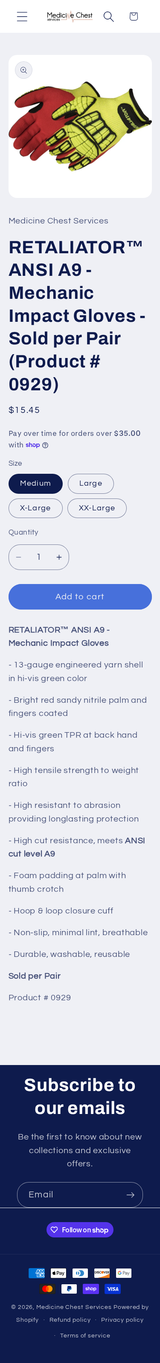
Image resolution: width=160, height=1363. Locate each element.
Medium (36, 483)
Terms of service (85, 1335)
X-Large (35, 508)
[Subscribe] (130, 1195)
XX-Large (97, 508)
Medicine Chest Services (74, 1307)
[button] (22, 16)
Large (91, 483)
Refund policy (70, 1320)
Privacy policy (122, 1320)
